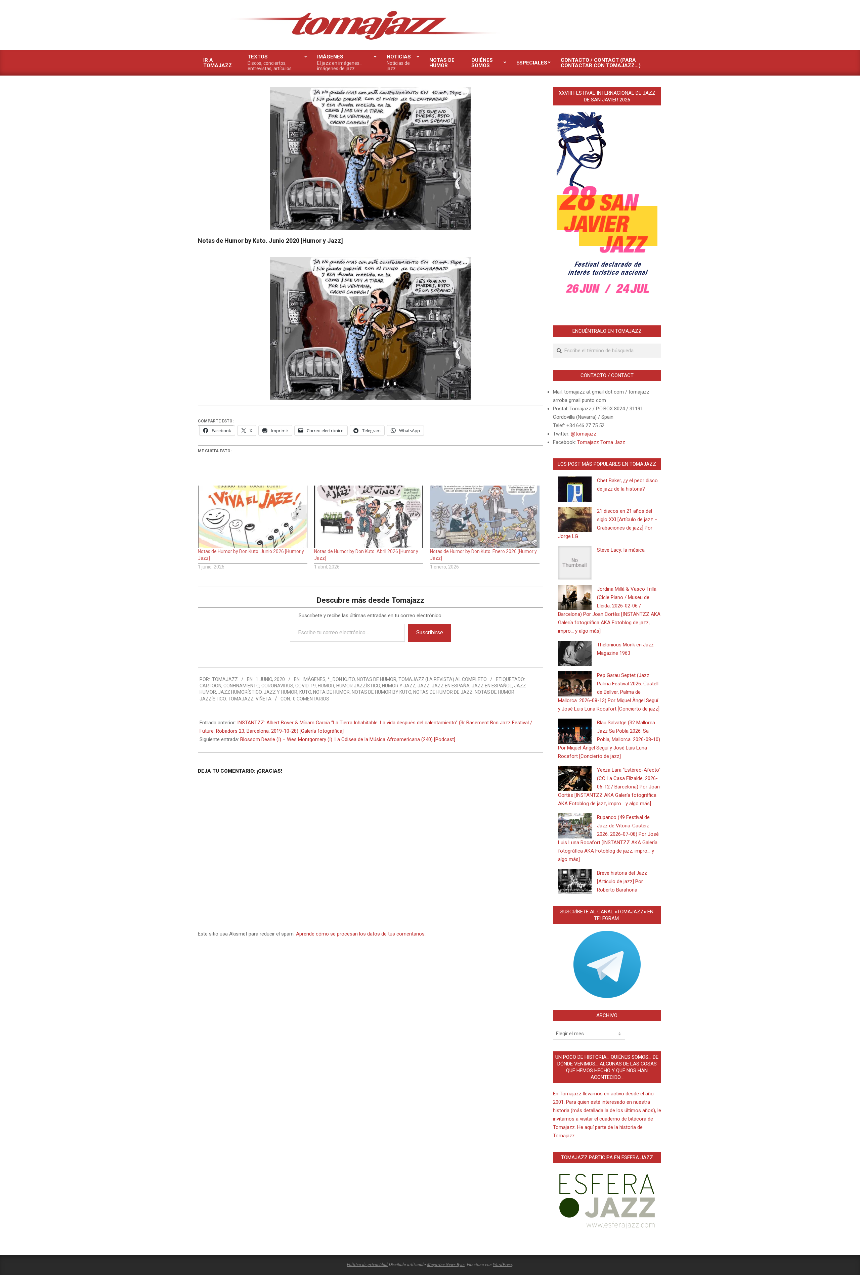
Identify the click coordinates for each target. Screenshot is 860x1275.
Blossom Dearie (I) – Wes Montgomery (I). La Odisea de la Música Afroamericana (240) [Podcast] (347, 739)
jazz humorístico (240, 692)
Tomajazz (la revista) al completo (442, 679)
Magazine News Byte (446, 1264)
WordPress (502, 1264)
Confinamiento (241, 685)
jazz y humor (280, 692)
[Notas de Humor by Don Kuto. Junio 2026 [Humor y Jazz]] (252, 517)
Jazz (424, 685)
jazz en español (492, 685)
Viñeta (263, 698)
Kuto (305, 692)
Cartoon (210, 685)
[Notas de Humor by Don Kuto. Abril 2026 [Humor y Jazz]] (369, 517)
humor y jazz (399, 685)
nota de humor (331, 692)
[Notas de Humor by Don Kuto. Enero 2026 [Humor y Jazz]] (485, 517)
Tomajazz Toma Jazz (601, 442)
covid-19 (305, 685)
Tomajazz (241, 698)
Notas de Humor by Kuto (381, 692)
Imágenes (314, 679)
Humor (326, 685)
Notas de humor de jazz (443, 692)
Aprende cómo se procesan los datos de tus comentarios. (361, 934)
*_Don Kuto (341, 679)
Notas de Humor (376, 679)
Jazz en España (451, 685)
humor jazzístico (358, 685)
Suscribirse (429, 632)
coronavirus (277, 685)
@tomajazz (583, 434)
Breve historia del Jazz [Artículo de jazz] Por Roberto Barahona (622, 881)
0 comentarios (311, 698)
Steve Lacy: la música (621, 550)
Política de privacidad (367, 1264)
